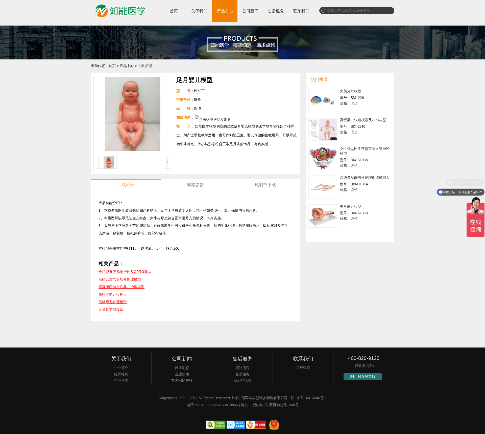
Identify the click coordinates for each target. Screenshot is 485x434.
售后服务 (276, 11)
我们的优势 (242, 380)
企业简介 (121, 368)
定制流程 (242, 368)
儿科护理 (145, 66)
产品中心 (225, 11)
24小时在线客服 (362, 377)
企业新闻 (182, 374)
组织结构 (121, 374)
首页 (174, 11)
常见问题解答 (181, 380)
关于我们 (199, 11)
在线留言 (303, 368)
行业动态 (182, 368)
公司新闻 (250, 11)
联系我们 (301, 11)
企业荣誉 (121, 380)
